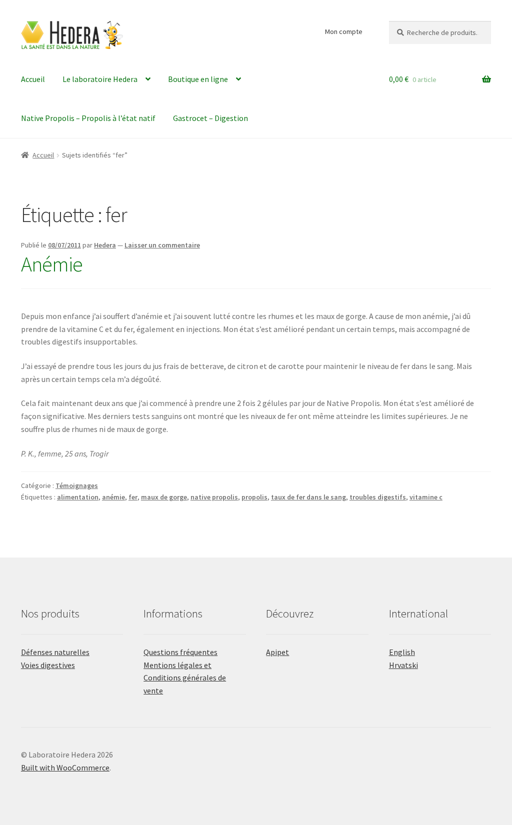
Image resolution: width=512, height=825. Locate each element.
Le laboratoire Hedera (100, 79)
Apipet (277, 652)
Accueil (33, 79)
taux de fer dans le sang (308, 497)
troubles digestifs (378, 497)
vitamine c (426, 497)
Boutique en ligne (198, 79)
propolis (255, 497)
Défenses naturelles (55, 652)
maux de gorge (164, 497)
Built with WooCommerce (65, 767)
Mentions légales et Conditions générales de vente (185, 678)
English (402, 652)
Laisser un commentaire (162, 245)
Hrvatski (403, 665)
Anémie (51, 264)
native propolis (214, 497)
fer (133, 497)
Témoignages (77, 485)
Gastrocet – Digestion (210, 118)
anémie (113, 497)
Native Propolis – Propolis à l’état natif (88, 118)
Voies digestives (48, 665)
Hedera (105, 245)
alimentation (77, 497)
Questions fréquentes (181, 652)
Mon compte (343, 31)
